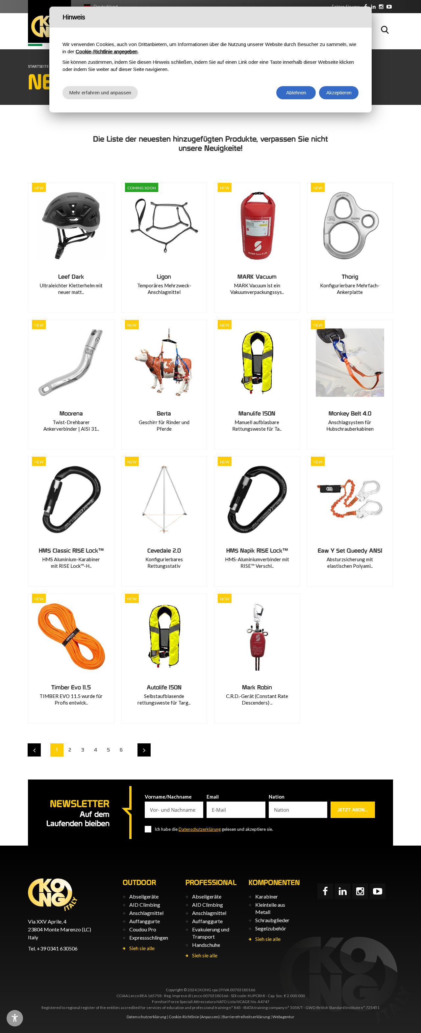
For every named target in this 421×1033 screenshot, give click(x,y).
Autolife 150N (164, 687)
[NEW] (71, 225)
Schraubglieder (272, 920)
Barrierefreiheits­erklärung (246, 1016)
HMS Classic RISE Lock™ (71, 550)
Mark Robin (257, 687)
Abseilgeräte (144, 896)
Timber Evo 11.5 (71, 687)
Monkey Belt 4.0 (350, 413)
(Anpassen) (210, 1016)
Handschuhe (206, 945)
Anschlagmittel (146, 913)
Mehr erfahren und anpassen (100, 92)
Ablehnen (296, 92)
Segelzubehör (270, 928)
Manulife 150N (256, 413)
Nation (277, 797)
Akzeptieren (339, 92)
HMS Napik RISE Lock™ (257, 550)
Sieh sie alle (142, 948)
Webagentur (283, 1016)
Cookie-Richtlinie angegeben (106, 51)
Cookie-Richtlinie (184, 1016)
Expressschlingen (148, 937)
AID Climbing (144, 904)
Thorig (350, 276)
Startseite (38, 66)
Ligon (164, 276)
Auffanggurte (144, 921)
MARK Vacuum (257, 276)
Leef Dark (71, 276)
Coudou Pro (142, 929)
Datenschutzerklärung (200, 829)
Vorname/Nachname (168, 797)
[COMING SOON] (164, 225)
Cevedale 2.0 (164, 550)
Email (213, 797)
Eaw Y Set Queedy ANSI (350, 550)
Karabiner (266, 896)
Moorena (71, 413)
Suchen (385, 29)
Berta (164, 413)
